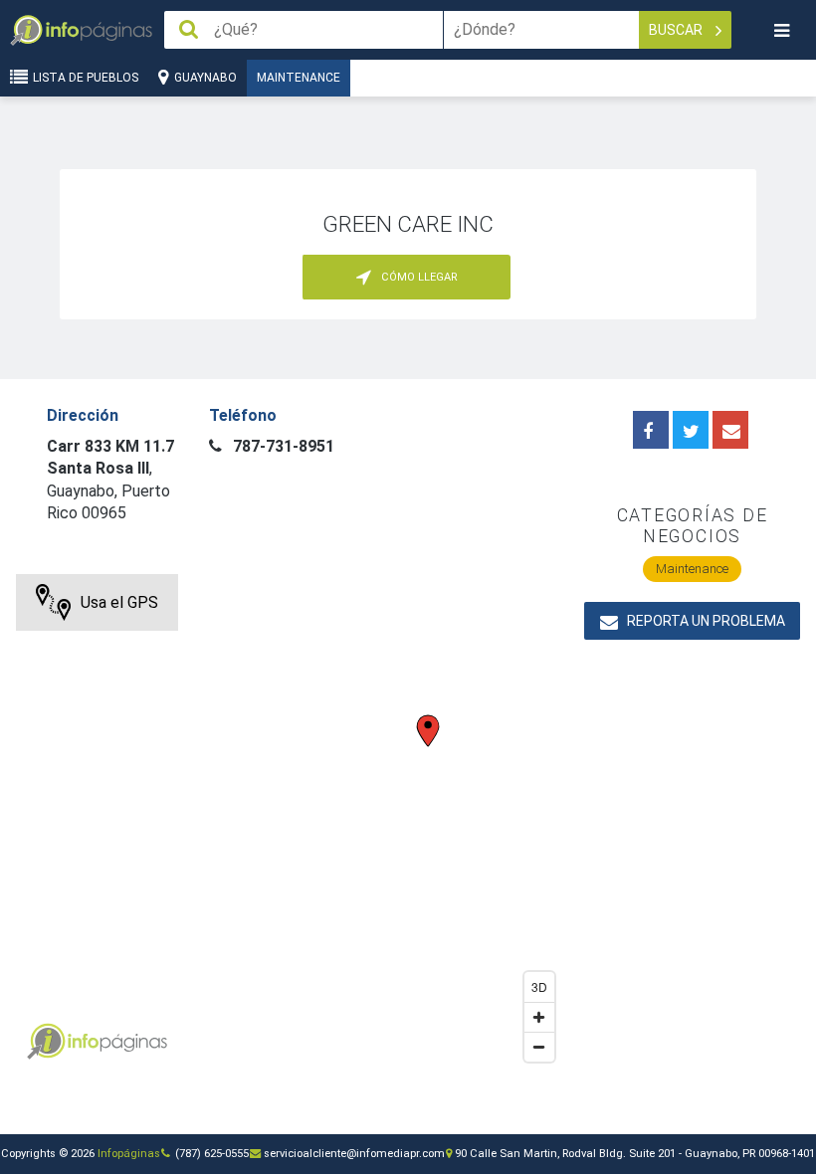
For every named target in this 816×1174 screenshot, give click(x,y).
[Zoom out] (539, 1047)
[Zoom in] (539, 1017)
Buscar (677, 30)
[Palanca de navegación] (781, 30)
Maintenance (298, 78)
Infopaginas (46, 1042)
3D (539, 986)
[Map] (290, 823)
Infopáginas (129, 1153)
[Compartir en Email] (730, 430)
